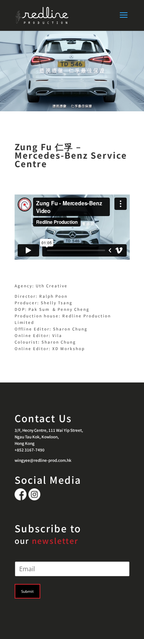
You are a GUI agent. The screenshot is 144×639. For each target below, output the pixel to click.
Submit (27, 591)
